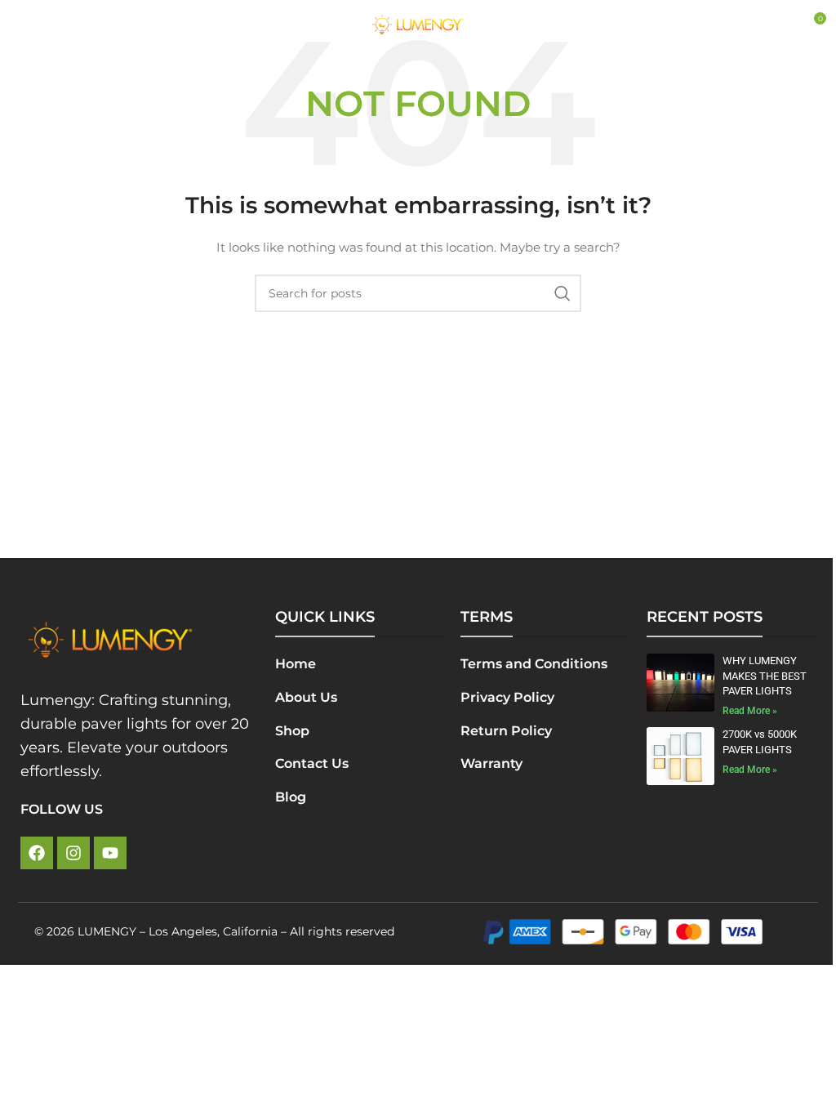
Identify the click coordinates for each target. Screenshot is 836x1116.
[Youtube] (110, 853)
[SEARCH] (562, 293)
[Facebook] (36, 853)
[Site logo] (418, 23)
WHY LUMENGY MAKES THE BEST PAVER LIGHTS (765, 675)
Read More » (750, 710)
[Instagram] (73, 853)
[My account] (778, 24)
